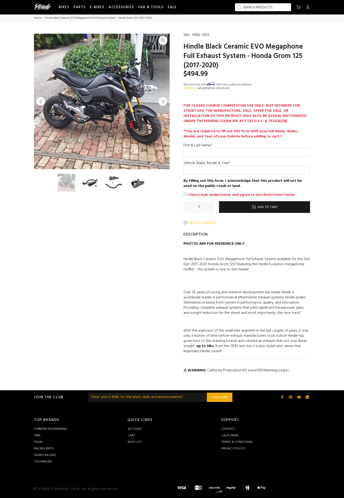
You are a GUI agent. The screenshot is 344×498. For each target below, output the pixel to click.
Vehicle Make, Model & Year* (207, 163)
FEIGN (38, 442)
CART (131, 435)
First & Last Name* (197, 145)
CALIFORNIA (229, 435)
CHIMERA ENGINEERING (50, 429)
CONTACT (228, 429)
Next (162, 101)
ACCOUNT (135, 429)
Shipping (189, 88)
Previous (40, 101)
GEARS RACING (45, 455)
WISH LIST (135, 442)
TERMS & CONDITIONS (237, 442)
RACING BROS (44, 448)
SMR (37, 435)
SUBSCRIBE (220, 397)
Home (37, 18)
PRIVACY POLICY (233, 448)
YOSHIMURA (43, 461)
